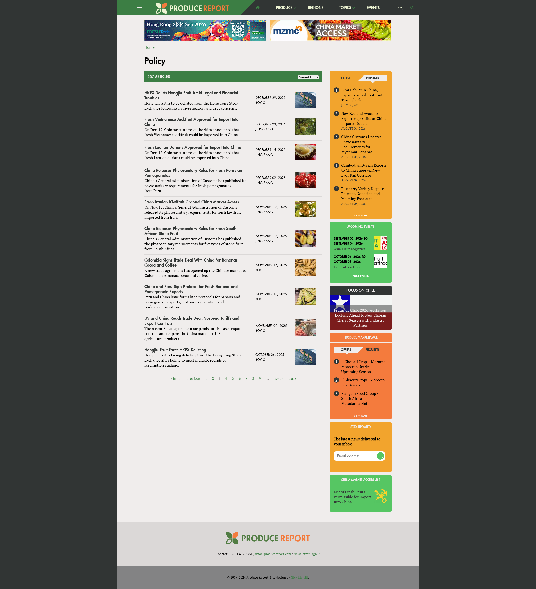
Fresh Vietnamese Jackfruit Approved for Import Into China (191, 122)
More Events (360, 276)
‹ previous (192, 378)
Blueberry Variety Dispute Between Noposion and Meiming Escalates (362, 193)
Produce (284, 8)
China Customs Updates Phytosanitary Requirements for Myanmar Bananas (361, 144)
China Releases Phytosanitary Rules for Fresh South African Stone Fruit (190, 231)
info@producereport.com (273, 554)
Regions (315, 8)
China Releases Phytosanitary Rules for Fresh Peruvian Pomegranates (193, 173)
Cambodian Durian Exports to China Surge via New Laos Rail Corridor (364, 170)
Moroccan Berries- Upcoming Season (356, 369)
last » (291, 378)
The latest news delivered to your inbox (357, 441)
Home (149, 47)
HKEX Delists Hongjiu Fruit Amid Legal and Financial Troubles (191, 95)
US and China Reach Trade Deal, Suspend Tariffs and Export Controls (191, 321)
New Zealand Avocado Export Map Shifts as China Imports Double (364, 118)
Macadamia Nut (354, 403)
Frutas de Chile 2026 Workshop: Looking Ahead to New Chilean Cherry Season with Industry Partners (360, 318)
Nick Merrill (299, 577)
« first (175, 378)
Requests (373, 349)
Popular (372, 78)
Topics (345, 8)
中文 (399, 8)
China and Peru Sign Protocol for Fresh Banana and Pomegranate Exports (191, 289)
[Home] (192, 8)
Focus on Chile (360, 290)
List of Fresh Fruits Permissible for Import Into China (352, 496)
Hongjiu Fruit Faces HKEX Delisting (175, 350)
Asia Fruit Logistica (350, 248)
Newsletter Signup (307, 554)
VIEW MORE (360, 215)
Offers (346, 349)
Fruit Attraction (347, 267)
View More (360, 415)
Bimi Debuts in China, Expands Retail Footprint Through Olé (362, 94)
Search (412, 7)
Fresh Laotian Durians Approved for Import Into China (192, 147)
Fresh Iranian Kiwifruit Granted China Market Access (191, 202)
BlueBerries (350, 384)
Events (373, 8)
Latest (345, 78)
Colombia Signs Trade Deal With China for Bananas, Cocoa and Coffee (191, 262)
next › (278, 378)
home (257, 7)
